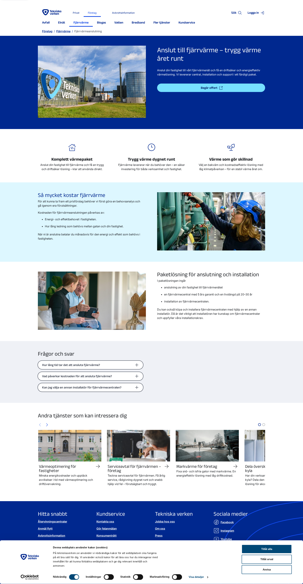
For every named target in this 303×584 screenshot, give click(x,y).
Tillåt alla (266, 548)
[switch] (109, 577)
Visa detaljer (196, 577)
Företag (47, 31)
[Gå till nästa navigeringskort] (47, 425)
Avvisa (267, 569)
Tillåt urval (266, 559)
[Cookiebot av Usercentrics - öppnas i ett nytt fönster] (29, 577)
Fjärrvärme (63, 31)
